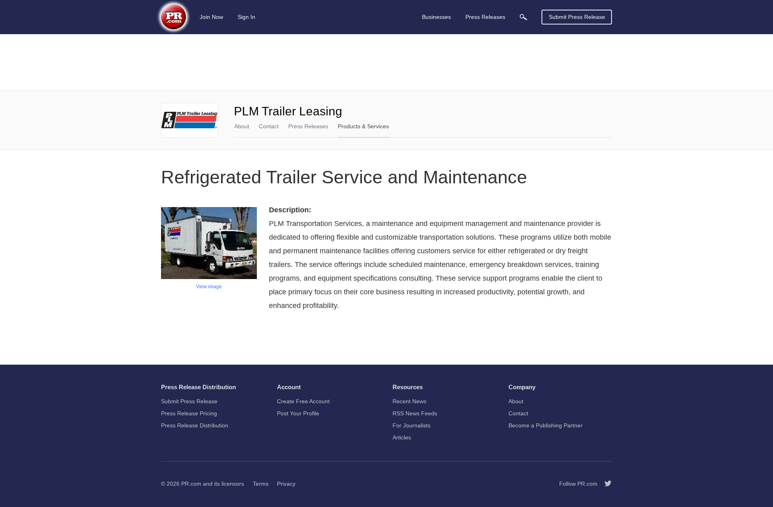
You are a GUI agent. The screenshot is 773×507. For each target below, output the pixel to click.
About (241, 126)
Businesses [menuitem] (436, 17)
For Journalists (411, 425)
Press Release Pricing (189, 413)
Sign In (246, 17)
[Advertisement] (386, 62)
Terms (261, 483)
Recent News (409, 401)
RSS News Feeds (415, 413)
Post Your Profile (298, 413)
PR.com (191, 483)
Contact (269, 126)
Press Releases (308, 126)
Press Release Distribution (194, 425)
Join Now (211, 17)
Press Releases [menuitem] (485, 17)
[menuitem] (523, 17)
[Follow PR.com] (604, 483)
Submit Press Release (577, 17)
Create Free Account (303, 401)
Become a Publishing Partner (545, 425)
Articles (402, 437)
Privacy (286, 483)
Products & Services (363, 126)
